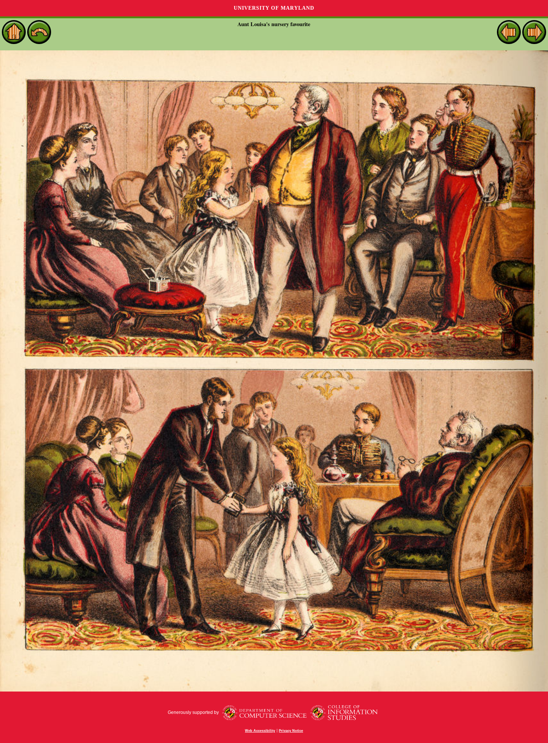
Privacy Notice (291, 731)
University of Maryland (274, 8)
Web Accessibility (260, 731)
